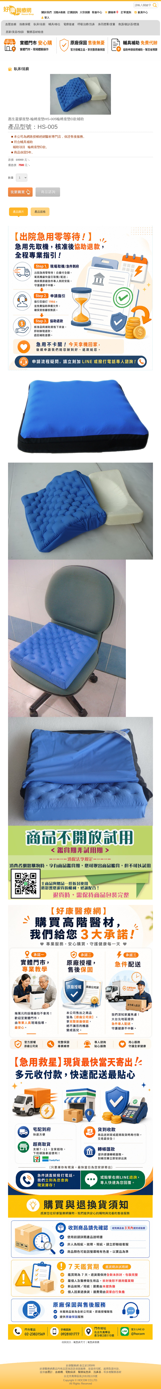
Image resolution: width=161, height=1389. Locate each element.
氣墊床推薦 (93, 1342)
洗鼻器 (97, 1372)
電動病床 (70, 1372)
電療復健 (68, 24)
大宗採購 (85, 12)
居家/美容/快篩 (15, 31)
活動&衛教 (60, 12)
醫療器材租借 (35, 31)
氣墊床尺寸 (79, 1342)
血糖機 (59, 1372)
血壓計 (49, 1372)
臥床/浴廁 (39, 24)
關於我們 (46, 12)
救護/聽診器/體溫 (128, 24)
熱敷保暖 (24, 24)
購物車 (113, 12)
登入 (46, 17)
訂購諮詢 (73, 12)
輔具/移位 (54, 24)
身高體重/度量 (106, 24)
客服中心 (97, 12)
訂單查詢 (126, 12)
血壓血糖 (10, 24)
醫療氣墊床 (84, 1372)
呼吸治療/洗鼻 (86, 24)
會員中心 (143, 12)
